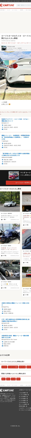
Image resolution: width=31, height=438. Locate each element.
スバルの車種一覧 (23, 400)
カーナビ (4, 367)
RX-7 (3, 379)
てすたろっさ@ (11, 46)
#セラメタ (4, 43)
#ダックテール (21, 43)
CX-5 (18, 379)
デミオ (13, 379)
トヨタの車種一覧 (23, 392)
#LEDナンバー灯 (5, 249)
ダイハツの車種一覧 (24, 404)
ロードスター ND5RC (6, 213)
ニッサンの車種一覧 (24, 394)
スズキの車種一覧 (23, 402)
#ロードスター (12, 43)
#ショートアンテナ (12, 248)
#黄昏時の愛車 (26, 253)
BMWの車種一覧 (23, 406)
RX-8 (8, 379)
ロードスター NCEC (6, 281)
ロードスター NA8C (6, 245)
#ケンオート (14, 249)
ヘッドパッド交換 (13, 367)
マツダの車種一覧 (23, 398)
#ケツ (28, 43)
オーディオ (22, 367)
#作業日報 (3, 248)
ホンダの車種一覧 (23, 396)
